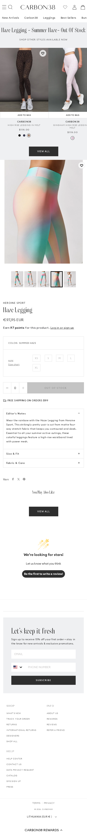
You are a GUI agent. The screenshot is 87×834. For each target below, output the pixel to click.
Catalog (11, 775)
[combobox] (18, 667)
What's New (13, 713)
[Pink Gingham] (72, 138)
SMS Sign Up (13, 781)
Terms (36, 803)
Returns (11, 724)
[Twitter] (18, 479)
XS (36, 358)
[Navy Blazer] (24, 135)
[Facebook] (13, 479)
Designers (12, 735)
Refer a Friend (56, 730)
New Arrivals (10, 17)
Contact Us (13, 764)
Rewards (52, 719)
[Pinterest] (24, 479)
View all (43, 151)
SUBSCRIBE (43, 680)
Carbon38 (31, 17)
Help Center (14, 758)
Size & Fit (12, 453)
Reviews (52, 724)
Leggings (49, 17)
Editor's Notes (16, 413)
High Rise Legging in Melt (24, 125)
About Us (52, 713)
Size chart (14, 364)
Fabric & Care (15, 462)
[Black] (19, 135)
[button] (43, 830)
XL (36, 367)
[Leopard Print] (29, 135)
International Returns (21, 730)
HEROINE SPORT (14, 302)
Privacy (49, 803)
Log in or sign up (62, 328)
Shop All (11, 741)
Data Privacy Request (20, 770)
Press (9, 787)
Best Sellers (68, 17)
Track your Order (18, 719)
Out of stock (56, 387)
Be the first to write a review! (43, 574)
